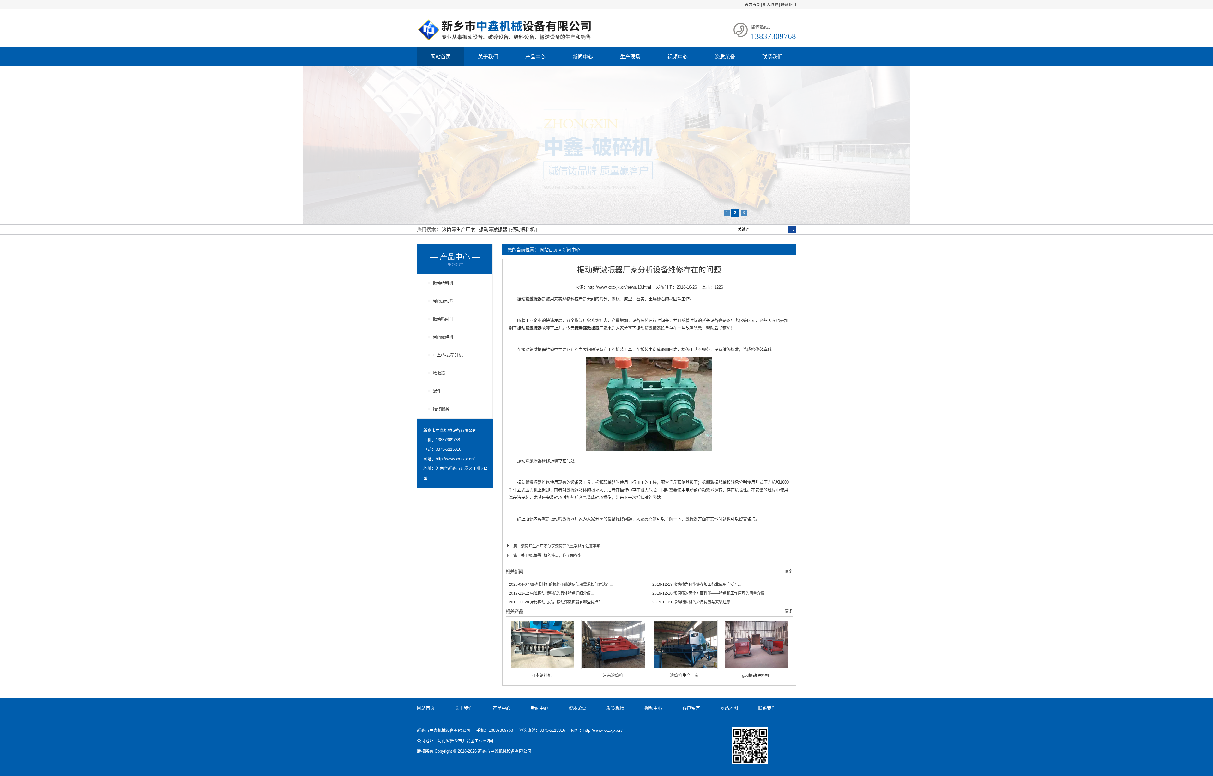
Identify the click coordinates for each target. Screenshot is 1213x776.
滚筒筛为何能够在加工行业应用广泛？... (696, 584)
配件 (437, 390)
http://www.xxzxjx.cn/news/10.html (619, 287)
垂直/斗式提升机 (448, 354)
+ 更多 (787, 571)
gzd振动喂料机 (755, 675)
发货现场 (615, 708)
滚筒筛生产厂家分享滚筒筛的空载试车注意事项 (560, 546)
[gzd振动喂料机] (756, 644)
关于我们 (488, 56)
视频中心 (677, 56)
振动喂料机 (523, 229)
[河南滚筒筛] (613, 644)
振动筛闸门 (443, 318)
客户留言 (691, 708)
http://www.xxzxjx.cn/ (455, 458)
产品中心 (535, 56)
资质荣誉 (725, 56)
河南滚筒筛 (613, 675)
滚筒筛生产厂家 (459, 229)
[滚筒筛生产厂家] (685, 644)
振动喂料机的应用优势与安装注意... (692, 602)
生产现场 (630, 56)
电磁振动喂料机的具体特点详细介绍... (551, 593)
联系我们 (788, 5)
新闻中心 (583, 56)
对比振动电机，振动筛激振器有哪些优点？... (557, 602)
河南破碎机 (443, 336)
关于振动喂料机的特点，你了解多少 (551, 555)
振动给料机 (443, 282)
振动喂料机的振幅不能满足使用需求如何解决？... (561, 584)
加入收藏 (770, 5)
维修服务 (441, 408)
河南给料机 (541, 675)
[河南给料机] (542, 644)
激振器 (439, 372)
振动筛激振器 (494, 229)
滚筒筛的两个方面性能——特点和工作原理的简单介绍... (709, 593)
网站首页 (441, 56)
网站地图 (729, 708)
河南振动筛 (443, 300)
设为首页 (752, 5)
